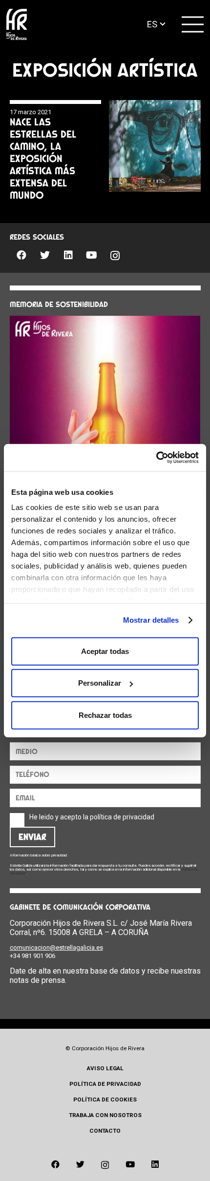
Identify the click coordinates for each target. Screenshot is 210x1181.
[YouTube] (92, 255)
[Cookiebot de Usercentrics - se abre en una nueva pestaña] (156, 457)
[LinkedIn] (68, 255)
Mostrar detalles (151, 620)
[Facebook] (21, 255)
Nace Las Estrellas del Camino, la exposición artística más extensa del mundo (43, 158)
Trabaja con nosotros (105, 1115)
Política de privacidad (105, 1083)
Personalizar (99, 683)
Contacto (105, 1130)
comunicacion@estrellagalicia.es (56, 947)
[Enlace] (16, 25)
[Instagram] (115, 256)
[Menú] (193, 24)
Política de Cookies (105, 1099)
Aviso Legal (105, 1068)
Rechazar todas (105, 715)
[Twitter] (45, 255)
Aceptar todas (105, 651)
